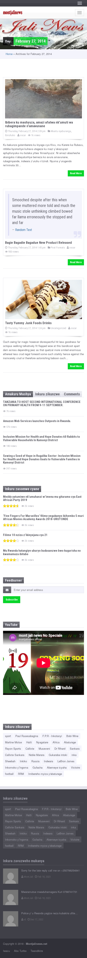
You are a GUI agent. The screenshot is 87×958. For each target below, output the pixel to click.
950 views (13, 251)
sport (8, 736)
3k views (29, 525)
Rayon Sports (13, 748)
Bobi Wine (72, 736)
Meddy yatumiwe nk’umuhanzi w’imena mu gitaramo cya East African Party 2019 (42, 498)
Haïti (29, 742)
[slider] (11, 505)
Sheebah (10, 761)
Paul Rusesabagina (26, 736)
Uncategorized (58, 328)
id (24, 919)
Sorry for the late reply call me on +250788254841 (50, 870)
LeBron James (65, 761)
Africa (56, 742)
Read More (76, 173)
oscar (22, 135)
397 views (11, 468)
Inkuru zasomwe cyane (22, 489)
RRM (21, 774)
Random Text (23, 230)
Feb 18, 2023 (44, 876)
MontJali (28, 876)
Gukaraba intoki (58, 755)
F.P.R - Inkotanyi (52, 736)
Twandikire (37, 951)
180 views (11, 446)
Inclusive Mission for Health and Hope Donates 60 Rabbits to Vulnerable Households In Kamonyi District (41, 438)
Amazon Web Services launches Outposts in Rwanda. (37, 421)
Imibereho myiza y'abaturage (45, 774)
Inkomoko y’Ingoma (16, 767)
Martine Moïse (13, 742)
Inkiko (23, 761)
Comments (72, 394)
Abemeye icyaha (57, 767)
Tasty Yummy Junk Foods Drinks (28, 323)
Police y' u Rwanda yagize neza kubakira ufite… (49, 913)
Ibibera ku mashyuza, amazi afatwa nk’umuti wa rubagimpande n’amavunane (39, 124)
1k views (35, 135)
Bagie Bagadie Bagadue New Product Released (38, 243)
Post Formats (57, 247)
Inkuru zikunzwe (47, 394)
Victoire (75, 767)
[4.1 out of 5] (11, 540)
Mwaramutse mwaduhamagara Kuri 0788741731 (49, 892)
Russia (35, 761)
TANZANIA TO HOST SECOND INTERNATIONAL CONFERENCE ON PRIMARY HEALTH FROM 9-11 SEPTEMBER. (42, 403)
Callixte (29, 748)
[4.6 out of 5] (11, 505)
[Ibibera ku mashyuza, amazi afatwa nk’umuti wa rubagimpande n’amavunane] (43, 98)
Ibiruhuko (10, 135)
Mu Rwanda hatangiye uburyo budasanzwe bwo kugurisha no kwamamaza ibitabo (42, 552)
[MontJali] (10, 876)
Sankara (75, 748)
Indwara (48, 761)
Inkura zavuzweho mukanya (23, 861)
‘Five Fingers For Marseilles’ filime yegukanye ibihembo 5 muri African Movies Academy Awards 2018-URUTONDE (43, 517)
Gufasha (37, 767)
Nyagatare (42, 742)
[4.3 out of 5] (11, 524)
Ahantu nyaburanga (60, 131)
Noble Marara (36, 755)
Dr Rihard (59, 748)
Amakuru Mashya (18, 394)
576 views (11, 426)
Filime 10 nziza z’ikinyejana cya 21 (25, 535)
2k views (29, 506)
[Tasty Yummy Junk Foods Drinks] (43, 299)
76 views (10, 411)
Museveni (44, 748)
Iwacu (6, 951)
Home (9, 54)
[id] (10, 918)
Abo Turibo (20, 951)
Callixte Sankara (14, 755)
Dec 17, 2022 (36, 919)
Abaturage (70, 742)
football (9, 774)
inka (74, 755)
